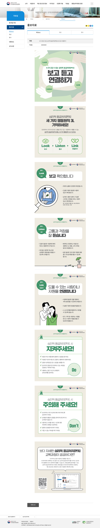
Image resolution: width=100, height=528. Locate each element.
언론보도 (11, 42)
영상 (10, 34)
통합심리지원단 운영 (77, 3)
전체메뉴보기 (92, 3)
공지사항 (11, 46)
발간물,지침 (12, 23)
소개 (26, 3)
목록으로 (33, 505)
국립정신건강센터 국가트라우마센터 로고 (13, 3)
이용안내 (31, 521)
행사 (10, 37)
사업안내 (32, 3)
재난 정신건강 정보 (42, 3)
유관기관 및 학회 (26, 516)
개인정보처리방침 (24, 521)
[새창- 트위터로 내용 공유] (92, 26)
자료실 (67, 3)
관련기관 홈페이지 (11, 516)
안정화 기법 (60, 3)
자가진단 (52, 3)
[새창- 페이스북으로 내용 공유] (90, 26)
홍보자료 (11, 27)
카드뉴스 (11, 31)
